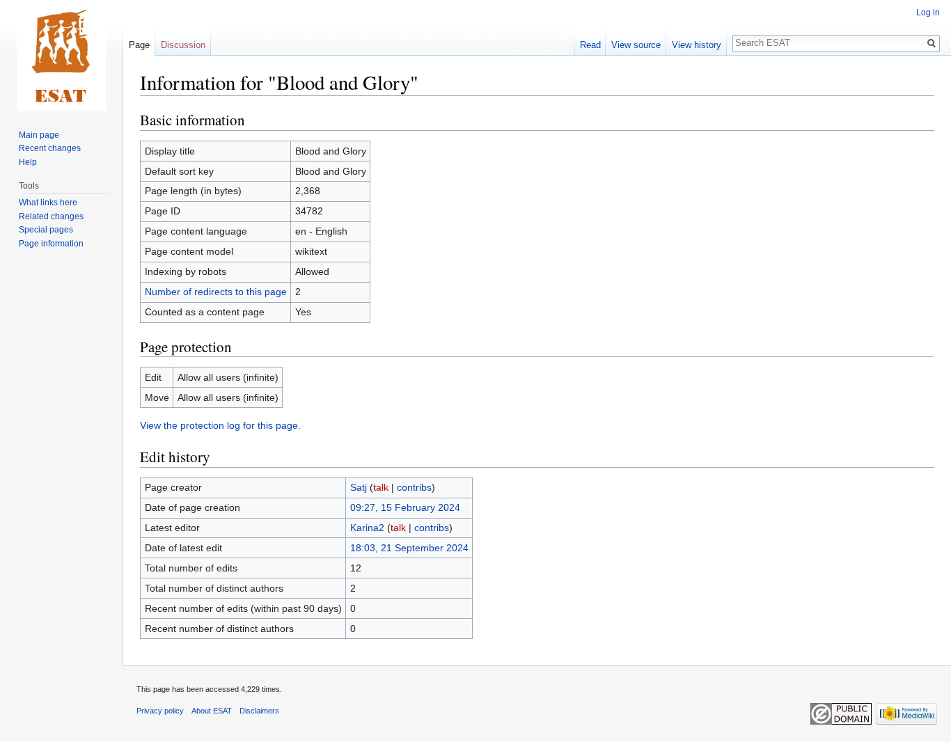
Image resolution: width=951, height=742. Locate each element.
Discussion (183, 45)
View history (696, 45)
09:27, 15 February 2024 (405, 507)
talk (380, 487)
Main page (39, 135)
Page (139, 45)
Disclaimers (259, 711)
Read (590, 45)
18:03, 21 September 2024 (409, 547)
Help (28, 162)
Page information (51, 243)
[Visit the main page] (61, 55)
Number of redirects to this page (216, 291)
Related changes (51, 216)
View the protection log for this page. (220, 425)
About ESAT (211, 711)
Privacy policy (160, 711)
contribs (414, 487)
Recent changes (50, 148)
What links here (48, 202)
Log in (928, 12)
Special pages (46, 230)
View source (636, 45)
